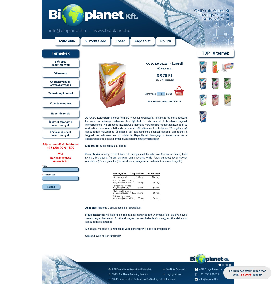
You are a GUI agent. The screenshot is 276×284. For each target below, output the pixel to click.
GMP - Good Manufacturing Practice (130, 274)
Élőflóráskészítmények (61, 63)
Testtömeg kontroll (60, 93)
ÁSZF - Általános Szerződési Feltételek (131, 269)
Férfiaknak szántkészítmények (60, 133)
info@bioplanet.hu (208, 279)
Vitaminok (60, 73)
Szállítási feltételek (176, 269)
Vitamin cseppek (60, 103)
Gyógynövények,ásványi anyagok (60, 83)
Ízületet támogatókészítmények (60, 123)
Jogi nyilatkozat (174, 274)
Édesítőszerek (60, 113)
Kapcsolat (171, 279)
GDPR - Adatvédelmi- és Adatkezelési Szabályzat (137, 279)
